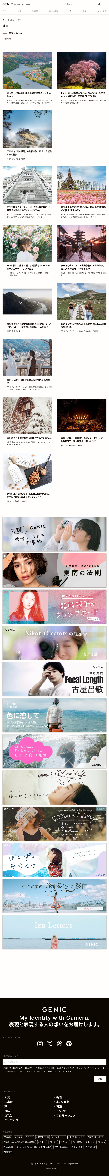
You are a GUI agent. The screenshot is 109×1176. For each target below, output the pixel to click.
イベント (65, 1142)
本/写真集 (62, 1101)
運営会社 (34, 1164)
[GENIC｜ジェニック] (16, 4)
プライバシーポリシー (57, 1164)
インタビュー (64, 1111)
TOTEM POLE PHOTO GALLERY (34, 1147)
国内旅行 (9, 1152)
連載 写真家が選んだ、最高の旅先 (20, 1142)
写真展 (8, 1101)
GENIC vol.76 (96, 1137)
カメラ (30, 1137)
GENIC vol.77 (77, 1137)
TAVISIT (9, 1147)
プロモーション (65, 1115)
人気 (7, 1097)
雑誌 (7, 1111)
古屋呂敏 (92, 1147)
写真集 (19, 1137)
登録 (100, 1079)
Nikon (43, 1142)
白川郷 (8, 39)
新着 (59, 1097)
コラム (8, 1115)
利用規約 (43, 1164)
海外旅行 (78, 1142)
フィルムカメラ (62, 1147)
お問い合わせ (72, 1164)
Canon (90, 1142)
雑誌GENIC (43, 1137)
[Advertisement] (81, 130)
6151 (54, 1142)
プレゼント (78, 1147)
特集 (59, 1106)
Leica (102, 1142)
